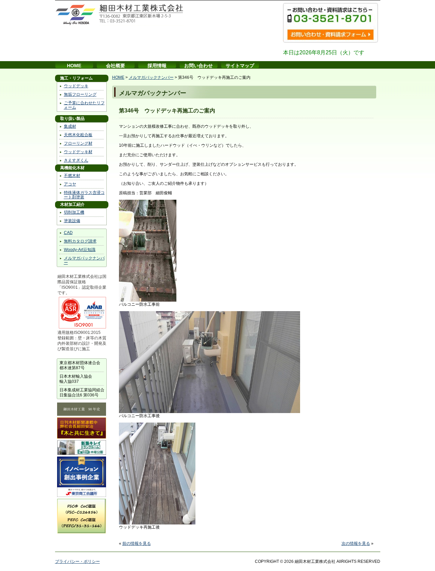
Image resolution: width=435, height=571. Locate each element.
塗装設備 (72, 220)
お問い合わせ (198, 65)
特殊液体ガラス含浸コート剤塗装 (84, 194)
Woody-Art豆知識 (79, 249)
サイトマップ (240, 65)
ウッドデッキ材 (78, 151)
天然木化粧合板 (78, 134)
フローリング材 (78, 143)
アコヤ (70, 184)
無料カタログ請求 (80, 241)
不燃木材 (72, 175)
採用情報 (157, 65)
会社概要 (115, 65)
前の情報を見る (136, 543)
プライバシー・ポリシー (77, 561)
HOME (74, 65)
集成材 (70, 126)
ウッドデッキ (76, 86)
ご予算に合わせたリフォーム (84, 105)
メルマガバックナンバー (84, 260)
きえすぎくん (76, 160)
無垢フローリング (80, 94)
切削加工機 (74, 212)
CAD (68, 232)
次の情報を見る (356, 543)
